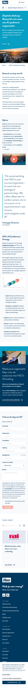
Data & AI (5, 639)
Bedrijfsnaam (14, 455)
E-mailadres (5, 440)
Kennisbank (5, 651)
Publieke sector (6, 617)
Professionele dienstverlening (10, 610)
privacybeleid (8, 488)
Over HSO (5, 654)
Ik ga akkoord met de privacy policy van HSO (15, 502)
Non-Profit (5, 621)
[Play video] (14, 159)
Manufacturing (6, 604)
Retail (4, 614)
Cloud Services (6, 636)
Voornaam (5, 426)
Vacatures (5, 658)
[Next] (24, 525)
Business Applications (8, 632)
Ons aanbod (5, 643)
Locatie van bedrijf (7, 462)
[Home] (5, 2)
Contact (4, 661)
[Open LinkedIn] (3, 595)
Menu (22, 2)
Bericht (4, 469)
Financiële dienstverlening (9, 607)
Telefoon (14, 447)
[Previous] (20, 525)
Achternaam (5, 433)
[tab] (4, 65)
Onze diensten (6, 629)
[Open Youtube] (7, 595)
